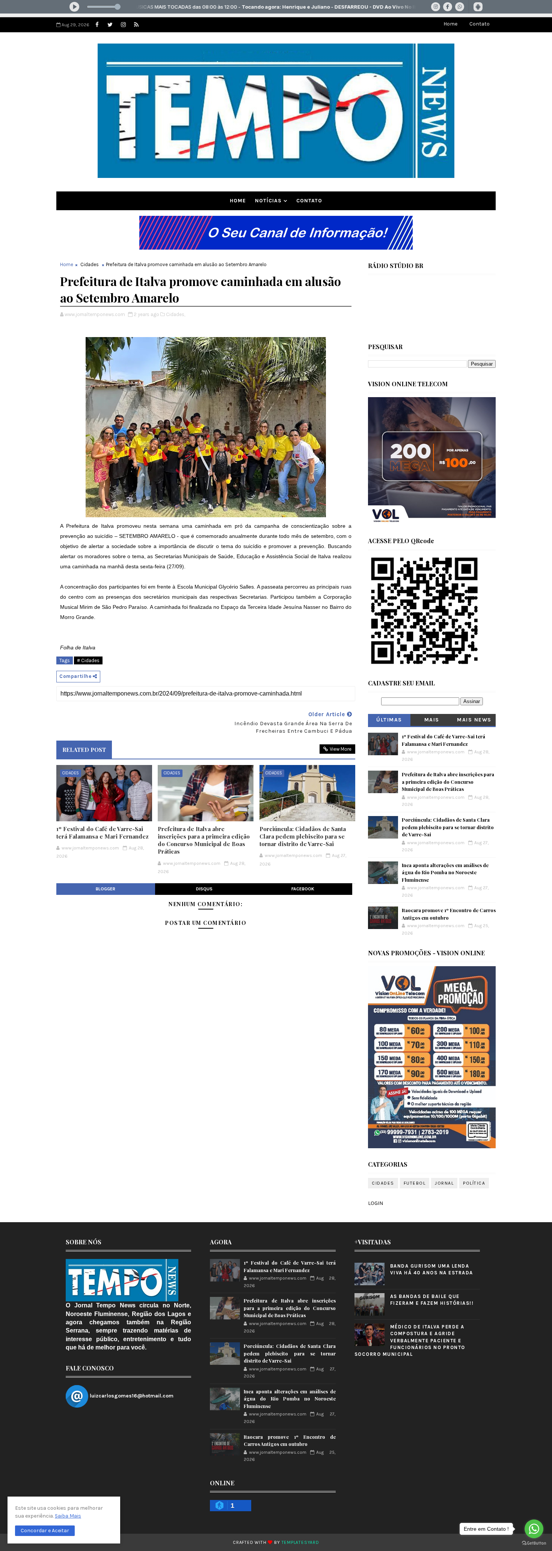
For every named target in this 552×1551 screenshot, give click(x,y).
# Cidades (88, 660)
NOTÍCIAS (268, 200)
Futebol (415, 1183)
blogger (105, 888)
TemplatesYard (300, 1542)
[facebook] (97, 24)
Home (450, 24)
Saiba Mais (68, 1516)
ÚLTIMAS (389, 720)
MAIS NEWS (474, 720)
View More (340, 749)
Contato (479, 24)
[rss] (136, 24)
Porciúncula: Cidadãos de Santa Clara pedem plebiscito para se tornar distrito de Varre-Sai (302, 836)
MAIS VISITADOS (432, 721)
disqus (204, 888)
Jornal (444, 1183)
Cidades (89, 264)
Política (474, 1183)
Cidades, (175, 314)
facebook (302, 888)
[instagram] (123, 24)
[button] (45, 1530)
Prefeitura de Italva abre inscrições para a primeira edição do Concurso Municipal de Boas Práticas (204, 840)
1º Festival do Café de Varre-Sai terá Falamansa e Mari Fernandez (102, 832)
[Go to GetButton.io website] (534, 1543)
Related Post (84, 749)
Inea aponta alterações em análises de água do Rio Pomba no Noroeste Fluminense (445, 872)
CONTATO (309, 200)
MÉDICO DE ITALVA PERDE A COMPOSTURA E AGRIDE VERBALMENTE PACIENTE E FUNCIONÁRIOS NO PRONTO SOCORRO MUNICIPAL (409, 1340)
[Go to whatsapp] (534, 1528)
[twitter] (110, 24)
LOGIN (375, 1203)
